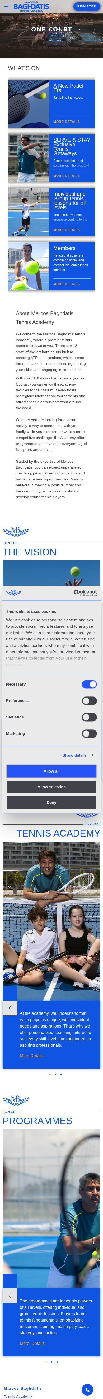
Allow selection (52, 787)
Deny (51, 802)
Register (86, 6)
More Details (32, 1056)
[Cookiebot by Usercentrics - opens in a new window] (74, 593)
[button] (10, 993)
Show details (75, 755)
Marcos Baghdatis (23, 1388)
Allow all (51, 771)
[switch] (89, 700)
